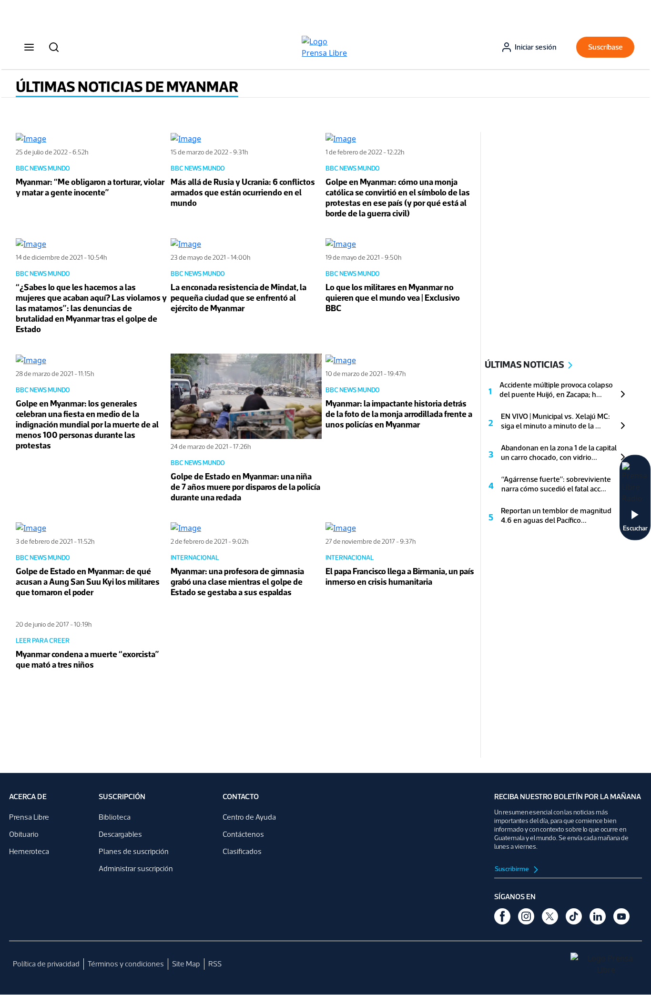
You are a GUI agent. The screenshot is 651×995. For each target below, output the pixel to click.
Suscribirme (512, 869)
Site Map (186, 963)
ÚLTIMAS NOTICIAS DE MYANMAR (127, 87)
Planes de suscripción (134, 851)
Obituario (24, 834)
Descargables (120, 834)
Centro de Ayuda (249, 817)
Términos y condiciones (126, 963)
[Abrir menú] (29, 47)
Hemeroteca (29, 851)
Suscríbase (605, 46)
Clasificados (242, 851)
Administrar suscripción (136, 868)
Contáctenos (243, 834)
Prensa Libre (29, 817)
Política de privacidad (46, 963)
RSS (215, 963)
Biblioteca (115, 817)
